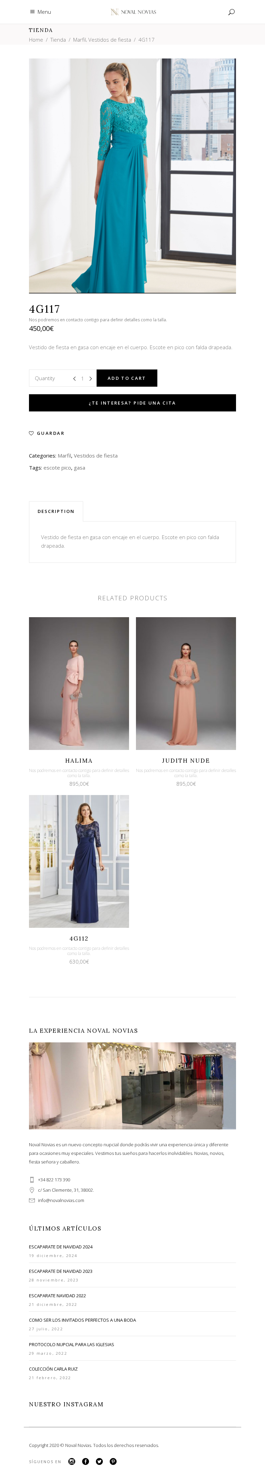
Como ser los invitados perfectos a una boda (82, 1320)
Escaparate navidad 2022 (57, 1295)
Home (36, 39)
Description (56, 511)
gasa (79, 467)
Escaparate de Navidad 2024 (60, 1247)
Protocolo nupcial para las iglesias (71, 1344)
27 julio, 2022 (46, 1328)
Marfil (79, 39)
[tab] (56, 511)
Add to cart (127, 378)
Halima (79, 760)
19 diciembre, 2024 (53, 1255)
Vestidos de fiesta (109, 39)
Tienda (58, 39)
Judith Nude (186, 760)
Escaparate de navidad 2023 (60, 1271)
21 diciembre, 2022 (53, 1304)
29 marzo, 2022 (48, 1353)
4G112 (79, 938)
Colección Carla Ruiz (53, 1369)
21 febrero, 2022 (50, 1377)
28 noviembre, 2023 (54, 1280)
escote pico (57, 467)
